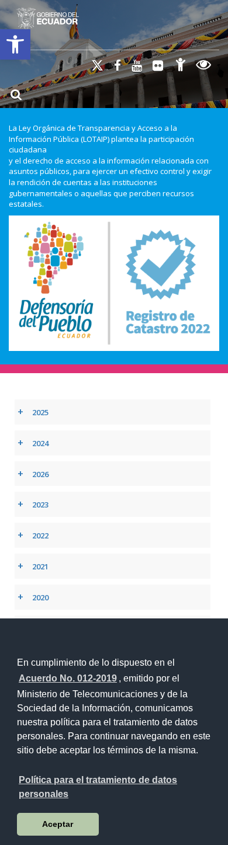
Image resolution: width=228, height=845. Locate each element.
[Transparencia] (203, 66)
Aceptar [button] (57, 824)
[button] (15, 44)
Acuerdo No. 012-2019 (68, 678)
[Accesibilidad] (180, 66)
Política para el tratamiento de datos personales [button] (98, 787)
